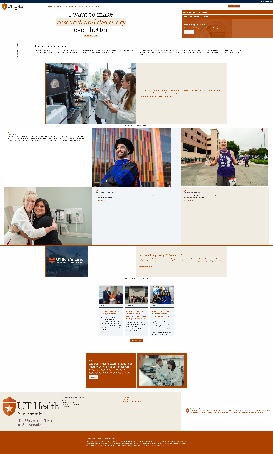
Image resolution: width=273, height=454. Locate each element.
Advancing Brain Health (196, 12)
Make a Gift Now (234, 6)
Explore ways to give (90, 36)
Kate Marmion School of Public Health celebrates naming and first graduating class (136, 315)
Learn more (189, 32)
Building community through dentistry (110, 312)
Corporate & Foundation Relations (134, 401)
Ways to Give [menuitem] (68, 6)
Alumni (126, 399)
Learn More (100, 200)
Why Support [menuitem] (90, 6)
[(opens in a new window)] (267, 1)
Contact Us (127, 397)
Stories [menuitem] (98, 6)
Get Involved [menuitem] (79, 6)
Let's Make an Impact (146, 266)
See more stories (136, 340)
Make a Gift (93, 377)
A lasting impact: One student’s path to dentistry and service (161, 313)
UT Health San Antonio (246, 412)
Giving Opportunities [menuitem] (54, 6)
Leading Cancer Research (197, 17)
